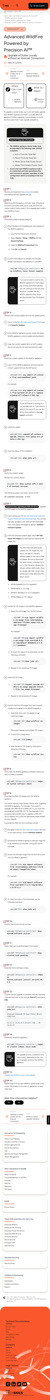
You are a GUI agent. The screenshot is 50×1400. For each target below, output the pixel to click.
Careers (8, 1353)
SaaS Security (9, 1246)
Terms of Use (10, 1376)
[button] (48, 1119)
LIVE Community (11, 1358)
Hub (5, 1151)
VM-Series (8, 1189)
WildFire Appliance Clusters (13, 18)
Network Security (19, 1297)
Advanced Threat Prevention (14, 1231)
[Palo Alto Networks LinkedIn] (13, 1386)
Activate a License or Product (14, 1142)
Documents (10, 1379)
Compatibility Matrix (12, 1334)
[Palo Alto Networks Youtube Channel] (24, 1386)
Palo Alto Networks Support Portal (29, 322)
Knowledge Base (11, 1360)
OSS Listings (10, 1337)
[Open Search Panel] (17, 5)
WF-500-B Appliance (14, 1299)
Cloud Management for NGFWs (15, 1177)
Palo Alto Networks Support (29, 830)
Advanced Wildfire (27, 1299)
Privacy (8, 1371)
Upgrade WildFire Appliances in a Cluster (18, 20)
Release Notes (11, 1327)
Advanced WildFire (11, 1225)
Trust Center (10, 1373)
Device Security (9, 1240)
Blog (7, 1332)
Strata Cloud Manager (12, 1139)
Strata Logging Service (12, 1145)
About (8, 1350)
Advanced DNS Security (12, 1234)
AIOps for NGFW (10, 1174)
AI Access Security (10, 1237)
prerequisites (29, 192)
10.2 (34, 1297)
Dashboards (8, 1281)
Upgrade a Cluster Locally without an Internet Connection (23, 22)
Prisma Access (9, 1207)
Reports (7, 1287)
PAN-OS (7, 1183)
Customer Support (12, 1355)
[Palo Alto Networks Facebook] (8, 1386)
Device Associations (11, 1148)
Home (6, 16)
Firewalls (7, 1180)
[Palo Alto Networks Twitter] (19, 1386)
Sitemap (8, 1340)
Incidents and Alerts (11, 1284)
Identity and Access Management (16, 1154)
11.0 (11, 1297)
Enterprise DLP (9, 1243)
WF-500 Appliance (40, 1299)
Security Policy (9, 1263)
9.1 (15, 1301)
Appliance (10, 1301)
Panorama (7, 1186)
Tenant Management (11, 1157)
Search (8, 1329)
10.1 (8, 1297)
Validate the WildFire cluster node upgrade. (19, 1075)
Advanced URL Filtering (12, 1228)
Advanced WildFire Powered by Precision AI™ (23, 16)
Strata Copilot (38, 6)
